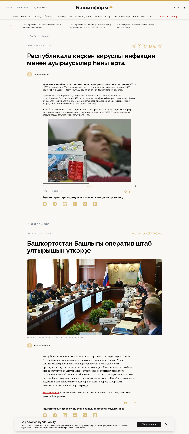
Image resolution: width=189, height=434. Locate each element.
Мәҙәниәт (61, 16)
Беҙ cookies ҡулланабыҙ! (38, 422)
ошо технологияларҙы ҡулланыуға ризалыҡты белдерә (58, 427)
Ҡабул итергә (149, 424)
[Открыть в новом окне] (45, 204)
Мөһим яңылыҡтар (21, 16)
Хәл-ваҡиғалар (122, 16)
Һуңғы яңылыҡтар (169, 16)
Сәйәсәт (98, 16)
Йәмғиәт (49, 16)
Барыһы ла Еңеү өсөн (80, 16)
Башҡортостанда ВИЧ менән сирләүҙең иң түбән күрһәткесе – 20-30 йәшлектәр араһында (90, 26)
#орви (45, 191)
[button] (134, 186)
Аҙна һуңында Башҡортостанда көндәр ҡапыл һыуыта (135, 26)
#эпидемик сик (56, 191)
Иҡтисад (37, 16)
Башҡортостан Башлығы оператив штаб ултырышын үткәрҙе (42, 26)
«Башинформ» (51, 392)
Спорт (108, 16)
